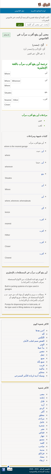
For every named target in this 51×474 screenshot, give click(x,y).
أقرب (41, 219)
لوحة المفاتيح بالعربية (38, 11)
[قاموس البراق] (44, 4)
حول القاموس (19, 11)
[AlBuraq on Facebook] (3, 471)
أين (42, 151)
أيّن (42, 208)
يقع (42, 174)
